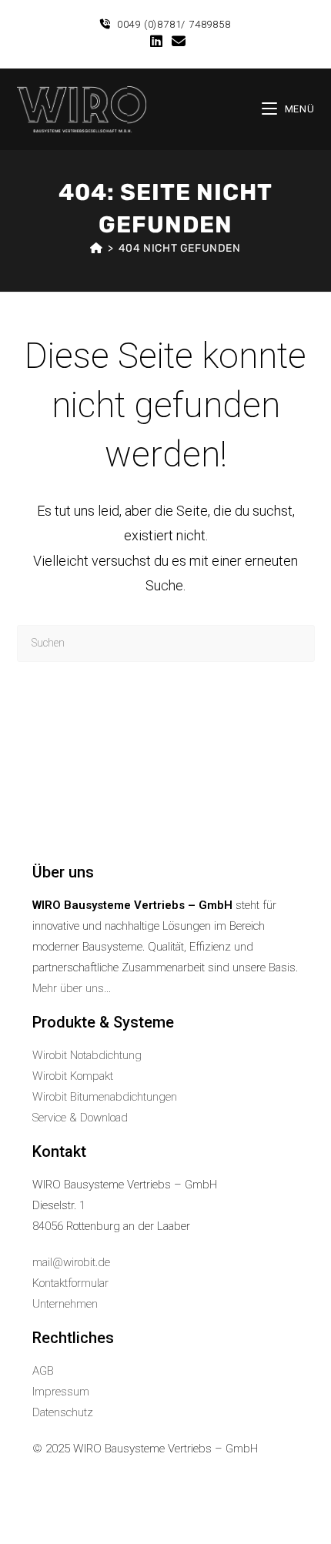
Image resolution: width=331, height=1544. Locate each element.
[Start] (96, 248)
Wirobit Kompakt (72, 1076)
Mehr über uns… (71, 988)
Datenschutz (62, 1412)
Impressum (60, 1392)
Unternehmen (65, 1304)
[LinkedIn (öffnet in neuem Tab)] (156, 41)
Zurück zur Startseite (165, 709)
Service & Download (80, 1118)
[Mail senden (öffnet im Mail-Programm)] (176, 41)
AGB (43, 1371)
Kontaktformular (70, 1283)
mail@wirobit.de (71, 1262)
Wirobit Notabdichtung (87, 1055)
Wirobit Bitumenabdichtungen (104, 1097)
